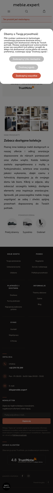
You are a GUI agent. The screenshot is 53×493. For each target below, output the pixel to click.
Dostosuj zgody (27, 67)
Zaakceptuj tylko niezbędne (26, 58)
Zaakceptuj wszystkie (26, 75)
